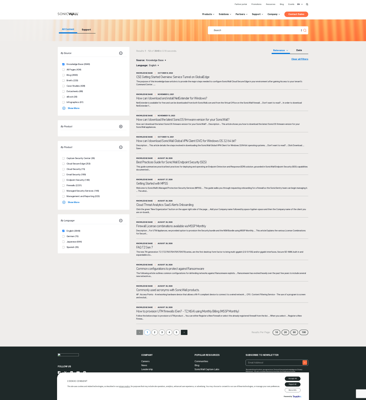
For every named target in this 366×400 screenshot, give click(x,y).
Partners (240, 14)
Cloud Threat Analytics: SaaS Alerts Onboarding (164, 205)
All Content (68, 29)
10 (276, 332)
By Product (66, 126)
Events (291, 4)
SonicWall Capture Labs (207, 369)
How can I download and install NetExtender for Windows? (171, 98)
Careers (145, 361)
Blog (282, 4)
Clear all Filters (299, 59)
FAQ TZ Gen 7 (144, 247)
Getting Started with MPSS (152, 183)
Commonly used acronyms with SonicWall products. (167, 290)
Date (299, 50)
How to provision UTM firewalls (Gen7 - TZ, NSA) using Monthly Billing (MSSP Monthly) (187, 311)
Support (256, 14)
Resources (270, 4)
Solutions (224, 14)
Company (272, 14)
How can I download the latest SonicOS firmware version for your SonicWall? (182, 120)
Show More (73, 108)
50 (294, 332)
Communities (201, 361)
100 (304, 332)
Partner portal (241, 4)
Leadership (147, 369)
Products (207, 14)
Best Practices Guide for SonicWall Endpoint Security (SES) (171, 162)
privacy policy (124, 386)
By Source (66, 53)
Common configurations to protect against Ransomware (170, 269)
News (144, 365)
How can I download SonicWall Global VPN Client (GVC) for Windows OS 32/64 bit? (186, 141)
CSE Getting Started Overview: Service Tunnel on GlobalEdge (172, 77)
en (298, 4)
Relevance (279, 50)
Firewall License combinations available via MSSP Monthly (171, 226)
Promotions (256, 4)
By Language (67, 220)
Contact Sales (296, 14)
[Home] (68, 14)
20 (285, 332)
